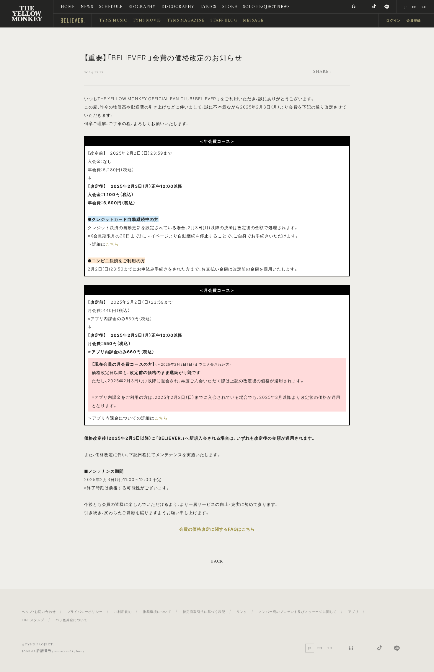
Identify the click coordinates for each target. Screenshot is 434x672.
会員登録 (414, 20)
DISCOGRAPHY (178, 6)
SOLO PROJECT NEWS (266, 6)
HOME (67, 6)
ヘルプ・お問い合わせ (39, 611)
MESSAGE (253, 20)
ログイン (393, 20)
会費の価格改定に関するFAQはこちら (217, 529)
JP (405, 7)
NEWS (87, 6)
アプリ (353, 611)
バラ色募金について (71, 619)
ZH (424, 7)
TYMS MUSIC (113, 20)
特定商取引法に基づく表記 (204, 611)
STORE (229, 6)
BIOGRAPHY (141, 6)
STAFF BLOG (224, 20)
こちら (112, 244)
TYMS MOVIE (147, 20)
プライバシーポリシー (85, 611)
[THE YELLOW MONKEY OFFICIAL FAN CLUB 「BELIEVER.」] (27, 13)
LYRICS (208, 6)
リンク (241, 611)
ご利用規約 (123, 611)
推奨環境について (157, 611)
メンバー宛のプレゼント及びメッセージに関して (298, 611)
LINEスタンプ (33, 619)
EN (414, 7)
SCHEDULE (111, 6)
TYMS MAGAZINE (186, 20)
